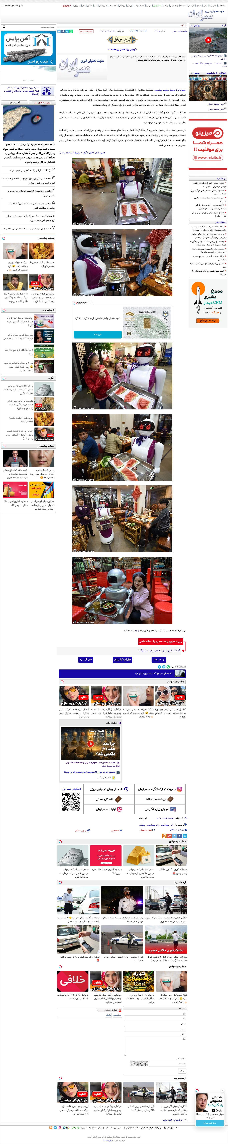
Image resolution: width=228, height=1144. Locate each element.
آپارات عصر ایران (106, 809)
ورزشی (129, 6)
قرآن (95, 6)
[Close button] (222, 1090)
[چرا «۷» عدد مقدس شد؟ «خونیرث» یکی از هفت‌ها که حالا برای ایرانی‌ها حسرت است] (90, 743)
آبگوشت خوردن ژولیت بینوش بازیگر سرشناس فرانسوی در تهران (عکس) (211, 207)
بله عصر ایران (65, 153)
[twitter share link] (59, 31)
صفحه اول (221, 6)
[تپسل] (75, 303)
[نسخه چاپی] (131, 31)
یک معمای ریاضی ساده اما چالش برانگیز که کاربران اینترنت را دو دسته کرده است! (208, 243)
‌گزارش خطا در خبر (86, 31)
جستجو (198, 6)
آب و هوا (183, 6)
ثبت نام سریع (210, 1123)
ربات (172, 825)
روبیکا (77, 153)
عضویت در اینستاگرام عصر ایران (157, 789)
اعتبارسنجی (117, 1015)
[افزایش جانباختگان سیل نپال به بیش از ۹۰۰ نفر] (208, 40)
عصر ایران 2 (76, 6)
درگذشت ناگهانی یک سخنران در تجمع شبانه (30, 170)
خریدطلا (97, 334)
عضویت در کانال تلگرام (94, 153)
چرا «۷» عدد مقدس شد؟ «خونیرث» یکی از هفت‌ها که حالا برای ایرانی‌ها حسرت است (93, 764)
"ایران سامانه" (108, 1140)
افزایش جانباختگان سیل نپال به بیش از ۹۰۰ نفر (209, 57)
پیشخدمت (165, 825)
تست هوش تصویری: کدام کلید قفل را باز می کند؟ (208, 273)
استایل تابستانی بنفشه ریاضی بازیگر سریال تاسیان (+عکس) (208, 192)
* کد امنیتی (181, 1058)
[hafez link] (122, 40)
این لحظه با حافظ (156, 799)
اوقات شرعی (174, 6)
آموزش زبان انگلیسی (157, 809)
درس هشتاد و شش (216, 104)
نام (184, 1013)
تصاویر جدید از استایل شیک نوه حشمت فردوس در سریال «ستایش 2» (209, 185)
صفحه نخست (182, 31)
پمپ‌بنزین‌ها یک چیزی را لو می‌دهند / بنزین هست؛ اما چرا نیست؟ (89, 772)
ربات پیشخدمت (153, 825)
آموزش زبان (67, 6)
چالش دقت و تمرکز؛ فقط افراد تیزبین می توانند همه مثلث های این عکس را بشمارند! (209, 228)
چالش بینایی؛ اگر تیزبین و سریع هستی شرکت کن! (209, 258)
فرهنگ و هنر (113, 6)
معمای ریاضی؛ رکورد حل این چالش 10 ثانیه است (208, 265)
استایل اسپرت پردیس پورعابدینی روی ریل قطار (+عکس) (209, 214)
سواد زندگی (157, 6)
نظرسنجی (191, 6)
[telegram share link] (67, 31)
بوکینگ (108, 1015)
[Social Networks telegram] (159, 667)
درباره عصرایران (147, 1127)
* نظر (183, 1034)
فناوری (174, 31)
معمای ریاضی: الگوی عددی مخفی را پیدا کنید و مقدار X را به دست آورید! (209, 250)
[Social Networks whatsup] (168, 667)
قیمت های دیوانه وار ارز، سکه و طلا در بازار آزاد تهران (27, 228)
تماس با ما (212, 6)
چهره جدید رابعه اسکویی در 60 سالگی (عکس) (210, 199)
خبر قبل (87, 660)
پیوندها (113, 1127)
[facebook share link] (63, 31)
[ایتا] (164, 836)
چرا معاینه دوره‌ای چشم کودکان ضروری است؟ (210, 65)
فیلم (83, 6)
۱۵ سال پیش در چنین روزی (106, 789)
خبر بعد (157, 660)
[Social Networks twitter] (164, 667)
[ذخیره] (136, 31)
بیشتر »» (195, 25)
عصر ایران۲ (159, 1127)
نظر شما (182, 1008)
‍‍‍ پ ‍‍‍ (143, 31)
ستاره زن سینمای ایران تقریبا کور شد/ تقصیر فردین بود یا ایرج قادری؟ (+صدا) (21, 91)
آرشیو (205, 6)
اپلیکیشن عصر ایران (71, 789)
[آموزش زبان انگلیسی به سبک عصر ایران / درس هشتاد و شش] (208, 88)
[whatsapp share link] (71, 31)
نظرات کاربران (122, 659)
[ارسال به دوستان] (134, 31)
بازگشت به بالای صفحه (172, 1120)
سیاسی (148, 6)
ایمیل (183, 1023)
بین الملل (122, 6)
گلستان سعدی (104, 799)
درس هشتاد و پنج (216, 109)
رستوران (142, 825)
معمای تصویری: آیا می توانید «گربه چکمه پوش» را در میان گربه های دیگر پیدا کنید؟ (209, 236)
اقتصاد (142, 6)
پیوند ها (165, 6)
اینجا (137, 630)
